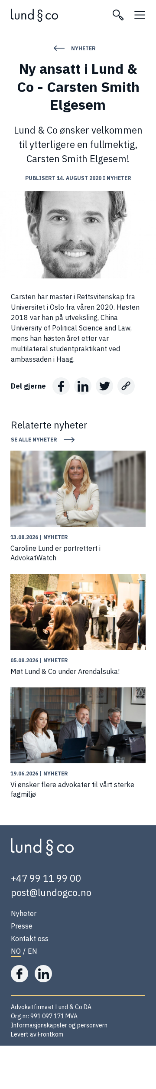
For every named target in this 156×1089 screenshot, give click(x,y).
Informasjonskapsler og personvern (59, 1025)
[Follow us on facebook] (19, 973)
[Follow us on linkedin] (43, 973)
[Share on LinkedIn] (82, 386)
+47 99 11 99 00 (46, 878)
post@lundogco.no (51, 892)
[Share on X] (104, 386)
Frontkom (50, 1034)
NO (16, 951)
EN (32, 951)
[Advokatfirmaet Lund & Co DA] (56, 15)
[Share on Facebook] (61, 386)
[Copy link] (126, 386)
